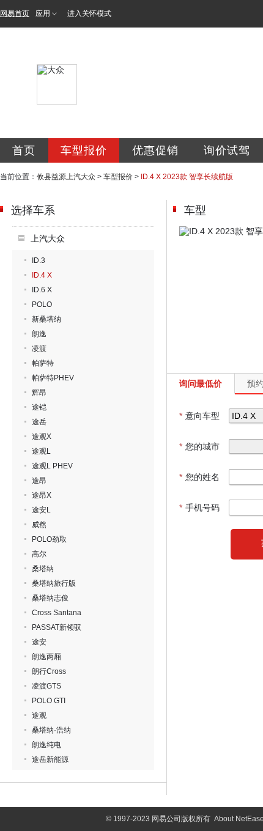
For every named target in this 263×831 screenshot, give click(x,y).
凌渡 (39, 348)
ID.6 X (42, 290)
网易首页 (14, 13)
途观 (39, 715)
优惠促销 (155, 150)
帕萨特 (43, 363)
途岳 (39, 422)
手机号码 (199, 507)
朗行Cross (49, 671)
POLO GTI (48, 700)
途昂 (39, 480)
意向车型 (199, 416)
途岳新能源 (50, 759)
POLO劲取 (49, 539)
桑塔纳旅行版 (54, 583)
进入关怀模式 (89, 13)
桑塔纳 (43, 568)
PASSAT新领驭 (56, 627)
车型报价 (84, 150)
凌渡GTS (46, 686)
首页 (23, 150)
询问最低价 (200, 383)
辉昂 (39, 392)
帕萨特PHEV (53, 378)
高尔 (39, 554)
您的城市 (199, 446)
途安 (39, 642)
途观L (41, 451)
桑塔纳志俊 (50, 598)
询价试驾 (227, 150)
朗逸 (39, 334)
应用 (42, 13)
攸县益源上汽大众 (66, 176)
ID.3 (38, 260)
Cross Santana (56, 612)
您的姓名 (199, 477)
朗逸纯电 (46, 745)
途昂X (41, 495)
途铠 (39, 407)
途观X (41, 436)
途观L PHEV (52, 466)
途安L (41, 510)
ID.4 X (42, 275)
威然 (39, 524)
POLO (42, 304)
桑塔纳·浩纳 (51, 730)
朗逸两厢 (46, 656)
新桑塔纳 (46, 319)
